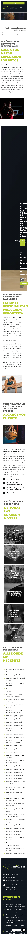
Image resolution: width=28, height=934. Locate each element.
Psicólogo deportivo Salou (14, 778)
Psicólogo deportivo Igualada (15, 734)
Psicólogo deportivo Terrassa (15, 825)
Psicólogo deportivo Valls (14, 831)
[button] (14, 479)
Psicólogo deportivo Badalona (15, 675)
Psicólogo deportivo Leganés (15, 737)
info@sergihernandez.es (14, 880)
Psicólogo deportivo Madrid (14, 745)
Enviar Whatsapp (12, 874)
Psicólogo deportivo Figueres (15, 715)
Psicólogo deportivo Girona (14, 725)
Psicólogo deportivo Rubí (14, 772)
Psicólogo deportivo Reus (14, 766)
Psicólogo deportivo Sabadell (15, 775)
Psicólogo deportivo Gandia (14, 719)
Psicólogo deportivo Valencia (15, 828)
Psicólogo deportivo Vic (13, 834)
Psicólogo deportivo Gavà (14, 722)
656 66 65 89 (10, 877)
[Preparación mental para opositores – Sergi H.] (10, 6)
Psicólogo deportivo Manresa (15, 749)
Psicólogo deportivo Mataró (14, 752)
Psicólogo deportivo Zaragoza (15, 853)
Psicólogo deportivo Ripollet (15, 769)
